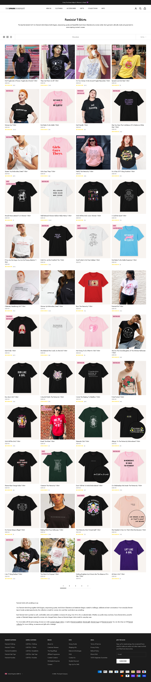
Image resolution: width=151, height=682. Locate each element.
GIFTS (82, 8)
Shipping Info (73, 647)
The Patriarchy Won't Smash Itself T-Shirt (88, 530)
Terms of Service (96, 644)
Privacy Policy (95, 647)
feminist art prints (107, 622)
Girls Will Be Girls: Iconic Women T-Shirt (88, 216)
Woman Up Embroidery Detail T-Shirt (52, 306)
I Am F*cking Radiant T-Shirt (13, 574)
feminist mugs (95, 622)
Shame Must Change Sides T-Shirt (15, 486)
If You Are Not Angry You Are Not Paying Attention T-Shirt (21, 261)
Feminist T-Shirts (9, 647)
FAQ (70, 654)
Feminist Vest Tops (10, 654)
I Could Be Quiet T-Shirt (119, 216)
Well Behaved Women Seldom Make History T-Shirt (56, 216)
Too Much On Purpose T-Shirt (50, 574)
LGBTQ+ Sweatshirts (32, 651)
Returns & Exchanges (75, 651)
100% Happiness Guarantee (99, 658)
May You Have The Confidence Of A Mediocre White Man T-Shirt (128, 126)
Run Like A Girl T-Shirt (11, 397)
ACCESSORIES (71, 8)
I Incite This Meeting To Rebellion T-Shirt (88, 397)
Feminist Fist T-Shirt (117, 306)
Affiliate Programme (54, 654)
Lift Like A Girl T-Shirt (118, 574)
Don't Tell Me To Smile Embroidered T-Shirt (89, 486)
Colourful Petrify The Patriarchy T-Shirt (52, 397)
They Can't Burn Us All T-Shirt (49, 81)
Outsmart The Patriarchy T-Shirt (50, 486)
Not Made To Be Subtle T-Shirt (50, 125)
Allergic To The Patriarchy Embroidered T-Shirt (126, 441)
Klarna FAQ (94, 654)
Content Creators (53, 658)
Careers (50, 664)
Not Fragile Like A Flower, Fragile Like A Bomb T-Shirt (21, 81)
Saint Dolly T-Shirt (10, 351)
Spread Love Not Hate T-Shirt (120, 81)
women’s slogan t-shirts (57, 622)
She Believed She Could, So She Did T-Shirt (54, 351)
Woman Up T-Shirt (10, 125)
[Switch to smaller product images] (7, 37)
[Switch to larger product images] (4, 37)
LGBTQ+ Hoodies (31, 658)
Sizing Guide (73, 644)
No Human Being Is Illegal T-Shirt (15, 530)
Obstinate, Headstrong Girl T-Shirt (15, 306)
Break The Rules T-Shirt (47, 441)
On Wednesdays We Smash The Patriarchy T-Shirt (127, 486)
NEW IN (48, 8)
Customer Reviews (53, 647)
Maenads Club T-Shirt (82, 441)
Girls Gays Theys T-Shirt (48, 171)
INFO (103, 8)
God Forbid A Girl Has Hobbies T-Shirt (88, 260)
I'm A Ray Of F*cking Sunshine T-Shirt (123, 171)
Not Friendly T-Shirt (82, 125)
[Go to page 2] (88, 586)
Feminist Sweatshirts (11, 651)
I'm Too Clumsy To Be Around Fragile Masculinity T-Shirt (93, 81)
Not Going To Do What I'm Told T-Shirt (88, 351)
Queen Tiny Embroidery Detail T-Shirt (16, 171)
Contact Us (72, 658)
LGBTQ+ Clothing (31, 644)
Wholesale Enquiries (54, 661)
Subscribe (123, 661)
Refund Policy (95, 651)
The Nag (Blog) (52, 651)
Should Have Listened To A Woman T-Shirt (18, 216)
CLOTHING (59, 8)
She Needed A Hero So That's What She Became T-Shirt (129, 530)
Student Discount (74, 661)
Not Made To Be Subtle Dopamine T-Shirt (124, 260)
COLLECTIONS (92, 8)
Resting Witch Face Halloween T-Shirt (52, 530)
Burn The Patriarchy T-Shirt (84, 306)
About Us (50, 644)
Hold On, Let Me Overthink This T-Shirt (52, 260)
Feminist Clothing (10, 644)
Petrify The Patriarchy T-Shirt (84, 171)
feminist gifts (86, 622)
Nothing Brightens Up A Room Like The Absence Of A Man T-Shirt (92, 575)
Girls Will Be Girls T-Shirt (12, 441)
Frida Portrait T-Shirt (118, 397)
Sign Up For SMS (74, 664)
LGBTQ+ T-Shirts (31, 647)
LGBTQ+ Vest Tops (31, 654)
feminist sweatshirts (76, 622)
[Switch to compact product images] (11, 37)
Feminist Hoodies (10, 658)
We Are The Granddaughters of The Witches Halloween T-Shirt (129, 352)
